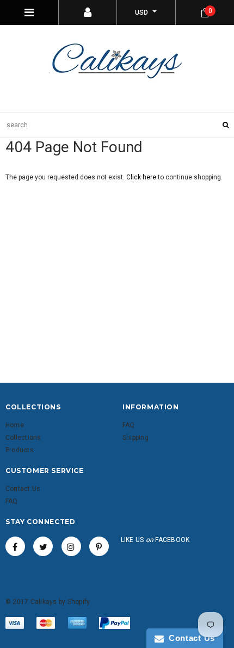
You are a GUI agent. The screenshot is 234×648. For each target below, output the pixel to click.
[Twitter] (43, 546)
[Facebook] (15, 546)
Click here (142, 177)
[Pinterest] (99, 546)
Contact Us (189, 638)
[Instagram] (71, 546)
